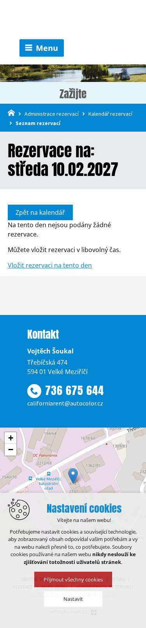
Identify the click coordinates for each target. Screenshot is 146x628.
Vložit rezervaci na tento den (50, 265)
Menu (47, 48)
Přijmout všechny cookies (73, 579)
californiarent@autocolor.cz (65, 403)
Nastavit (73, 598)
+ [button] (10, 438)
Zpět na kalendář (40, 212)
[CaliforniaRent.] (73, 20)
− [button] (10, 449)
